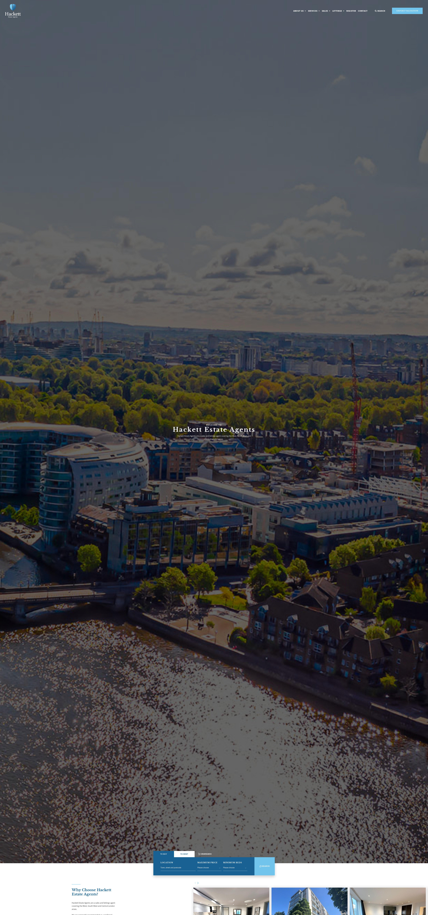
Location (166, 862)
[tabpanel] (214, 866)
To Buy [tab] (163, 854)
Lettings (337, 11)
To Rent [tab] (184, 854)
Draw (206, 854)
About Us (298, 11)
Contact (362, 11)
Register (351, 11)
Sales (325, 11)
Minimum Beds (232, 862)
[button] (198, 883)
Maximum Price (207, 862)
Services (313, 11)
